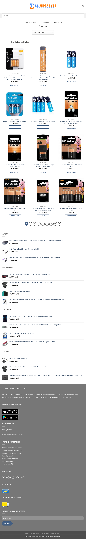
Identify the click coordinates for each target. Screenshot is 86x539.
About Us (28, 533)
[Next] (59, 224)
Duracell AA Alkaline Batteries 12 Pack (71, 209)
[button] (3, 6)
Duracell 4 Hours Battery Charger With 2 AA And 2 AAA (43, 166)
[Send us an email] (18, 477)
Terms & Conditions (53, 533)
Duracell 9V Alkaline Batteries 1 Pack (71, 166)
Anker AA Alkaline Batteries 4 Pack (14, 121)
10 (55, 224)
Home (25, 22)
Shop (33, 22)
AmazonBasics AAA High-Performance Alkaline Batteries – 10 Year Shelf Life (43, 78)
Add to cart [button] (14, 85)
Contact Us (37, 533)
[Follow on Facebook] (3, 477)
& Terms (20, 434)
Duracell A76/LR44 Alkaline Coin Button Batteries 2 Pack (43, 209)
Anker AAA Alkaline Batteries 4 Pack (43, 121)
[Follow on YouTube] (22, 477)
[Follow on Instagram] (7, 477)
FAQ (43, 533)
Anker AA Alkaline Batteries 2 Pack (71, 76)
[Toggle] (8, 42)
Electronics (44, 22)
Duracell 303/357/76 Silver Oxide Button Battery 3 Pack (71, 122)
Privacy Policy (7, 430)
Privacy (13, 434)
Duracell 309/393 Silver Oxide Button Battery (15, 166)
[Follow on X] (15, 477)
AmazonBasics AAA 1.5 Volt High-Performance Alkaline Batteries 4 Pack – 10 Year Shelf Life (15, 78)
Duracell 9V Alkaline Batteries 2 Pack (14, 209)
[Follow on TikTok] (11, 477)
